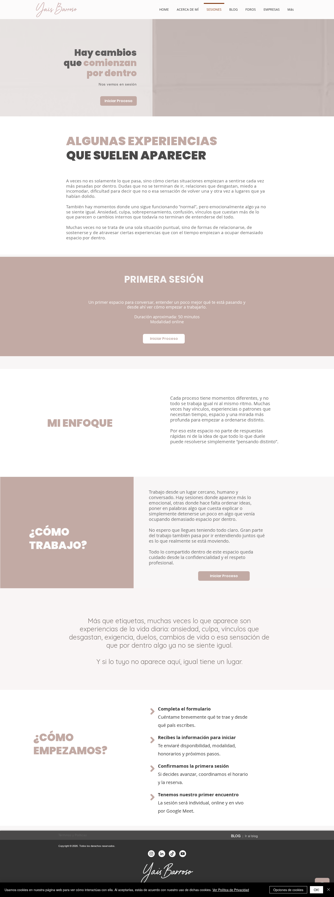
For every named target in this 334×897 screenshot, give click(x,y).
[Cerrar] (328, 889)
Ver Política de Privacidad (230, 889)
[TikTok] (172, 853)
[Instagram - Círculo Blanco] (151, 853)
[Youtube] (182, 853)
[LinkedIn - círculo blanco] (161, 853)
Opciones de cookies (288, 889)
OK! (316, 889)
